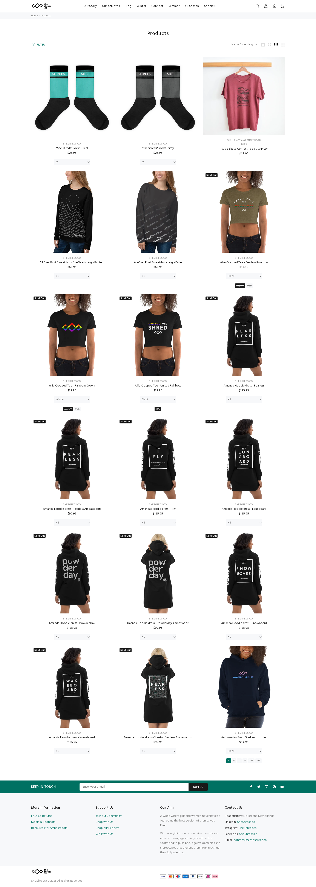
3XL (258, 761)
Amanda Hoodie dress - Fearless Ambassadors (72, 509)
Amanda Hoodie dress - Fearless (244, 385)
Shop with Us (104, 822)
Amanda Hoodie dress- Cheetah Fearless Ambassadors (157, 737)
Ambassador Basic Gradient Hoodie (244, 737)
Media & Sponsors (43, 822)
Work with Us (104, 834)
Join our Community (109, 816)
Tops (244, 144)
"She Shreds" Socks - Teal (72, 148)
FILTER (41, 44)
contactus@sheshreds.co (250, 840)
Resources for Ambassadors (49, 828)
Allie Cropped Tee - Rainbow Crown (72, 385)
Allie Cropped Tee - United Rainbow (158, 385)
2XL (251, 761)
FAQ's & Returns (41, 816)
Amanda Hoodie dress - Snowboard (244, 623)
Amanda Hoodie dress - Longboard (244, 509)
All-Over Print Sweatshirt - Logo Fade (158, 262)
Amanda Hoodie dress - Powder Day (72, 623)
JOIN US (198, 787)
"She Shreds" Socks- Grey (158, 148)
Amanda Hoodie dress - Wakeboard (72, 737)
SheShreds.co (72, 144)
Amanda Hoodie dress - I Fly (158, 509)
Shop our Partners (107, 828)
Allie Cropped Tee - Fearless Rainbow (244, 262)
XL (245, 761)
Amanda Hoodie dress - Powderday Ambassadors (157, 623)
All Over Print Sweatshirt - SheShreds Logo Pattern (72, 262)
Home (34, 16)
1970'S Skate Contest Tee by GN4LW (244, 148)
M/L (249, 286)
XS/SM (240, 286)
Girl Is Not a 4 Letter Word (244, 140)
